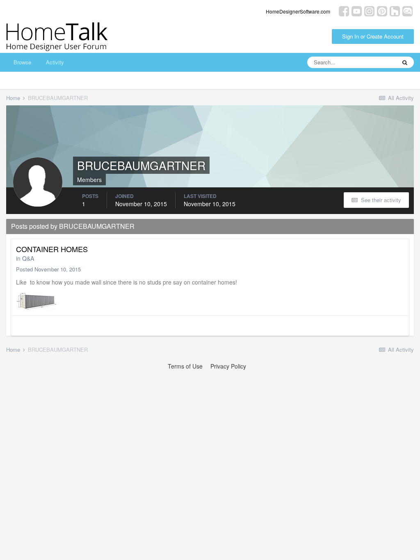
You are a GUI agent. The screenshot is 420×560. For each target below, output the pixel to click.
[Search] (405, 62)
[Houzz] (395, 10)
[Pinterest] (382, 10)
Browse (22, 62)
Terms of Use (185, 366)
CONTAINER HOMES (52, 249)
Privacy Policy (228, 366)
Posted (48, 269)
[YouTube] (357, 10)
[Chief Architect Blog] (407, 10)
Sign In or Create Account (373, 36)
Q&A (28, 258)
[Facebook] (344, 10)
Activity (55, 62)
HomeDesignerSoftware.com (298, 11)
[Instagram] (369, 10)
